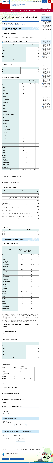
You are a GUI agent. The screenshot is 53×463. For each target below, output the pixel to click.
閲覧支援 (39, 1)
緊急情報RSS (48, 8)
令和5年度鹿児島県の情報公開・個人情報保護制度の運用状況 (47, 26)
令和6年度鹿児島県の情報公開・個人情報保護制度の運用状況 (47, 22)
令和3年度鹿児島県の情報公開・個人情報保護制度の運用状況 (47, 34)
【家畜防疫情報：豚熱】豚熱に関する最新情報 (18, 4)
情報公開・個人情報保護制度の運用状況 (46, 18)
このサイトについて (5, 449)
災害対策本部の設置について (15, 5)
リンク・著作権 (31, 449)
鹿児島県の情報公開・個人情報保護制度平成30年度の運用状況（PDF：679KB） (17, 24)
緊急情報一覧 (42, 8)
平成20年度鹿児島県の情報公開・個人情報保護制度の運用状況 (47, 80)
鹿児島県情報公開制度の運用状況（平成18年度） (47, 90)
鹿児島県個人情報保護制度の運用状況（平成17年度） (47, 100)
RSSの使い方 (38, 449)
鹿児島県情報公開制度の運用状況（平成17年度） (47, 97)
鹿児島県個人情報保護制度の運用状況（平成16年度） (47, 107)
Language (29, 1)
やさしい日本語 (35, 1)
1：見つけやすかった (6, 438)
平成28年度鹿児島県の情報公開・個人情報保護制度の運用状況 (47, 49)
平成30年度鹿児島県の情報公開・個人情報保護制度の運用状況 (47, 41)
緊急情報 (49, 2)
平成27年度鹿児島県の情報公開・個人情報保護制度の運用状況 (47, 53)
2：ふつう (11, 435)
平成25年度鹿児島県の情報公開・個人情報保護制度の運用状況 (47, 61)
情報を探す (44, 2)
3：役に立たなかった (17, 435)
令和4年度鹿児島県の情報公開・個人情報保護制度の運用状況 (47, 30)
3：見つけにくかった (20, 438)
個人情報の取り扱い (24, 449)
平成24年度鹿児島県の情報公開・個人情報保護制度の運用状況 (47, 65)
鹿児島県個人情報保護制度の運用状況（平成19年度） (47, 87)
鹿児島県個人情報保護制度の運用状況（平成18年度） (47, 94)
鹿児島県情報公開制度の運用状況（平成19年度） (47, 84)
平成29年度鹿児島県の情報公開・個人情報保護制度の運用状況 (47, 45)
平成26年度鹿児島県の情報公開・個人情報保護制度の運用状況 (47, 57)
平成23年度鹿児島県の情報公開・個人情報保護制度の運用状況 (47, 68)
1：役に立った (5, 435)
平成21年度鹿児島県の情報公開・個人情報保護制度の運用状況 (47, 76)
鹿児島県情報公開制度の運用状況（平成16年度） (47, 104)
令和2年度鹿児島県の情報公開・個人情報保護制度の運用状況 (47, 38)
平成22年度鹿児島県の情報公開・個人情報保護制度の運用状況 (47, 72)
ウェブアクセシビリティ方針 (15, 449)
